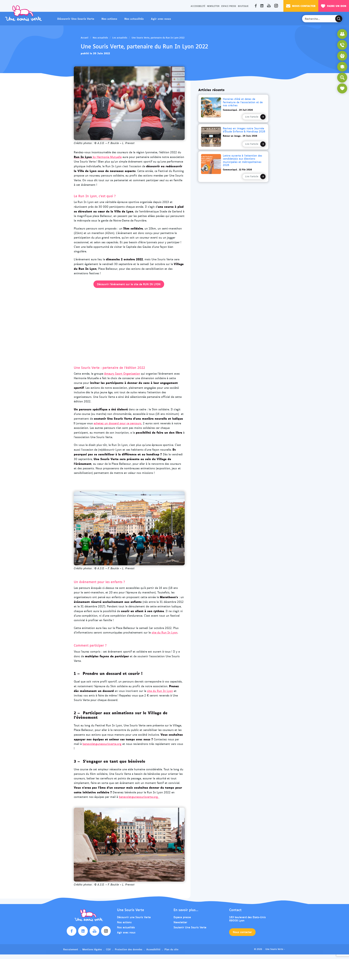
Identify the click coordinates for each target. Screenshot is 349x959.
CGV (108, 949)
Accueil (84, 37)
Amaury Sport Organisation (122, 373)
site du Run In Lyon (164, 632)
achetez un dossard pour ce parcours (117, 423)
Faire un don (336, 6)
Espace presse (228, 6)
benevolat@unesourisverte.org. (139, 796)
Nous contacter (304, 6)
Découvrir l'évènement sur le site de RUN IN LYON (129, 284)
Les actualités (119, 37)
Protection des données (128, 949)
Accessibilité (198, 6)
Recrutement (70, 949)
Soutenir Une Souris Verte (190, 927)
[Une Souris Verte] (23, 13)
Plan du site (171, 949)
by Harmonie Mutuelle (98, 157)
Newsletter (213, 6)
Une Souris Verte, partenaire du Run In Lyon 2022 (158, 37)
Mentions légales (92, 949)
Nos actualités (134, 18)
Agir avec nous (161, 18)
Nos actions (109, 18)
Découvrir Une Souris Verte (75, 18)
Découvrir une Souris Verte (134, 917)
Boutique (243, 6)
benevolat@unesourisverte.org (102, 743)
